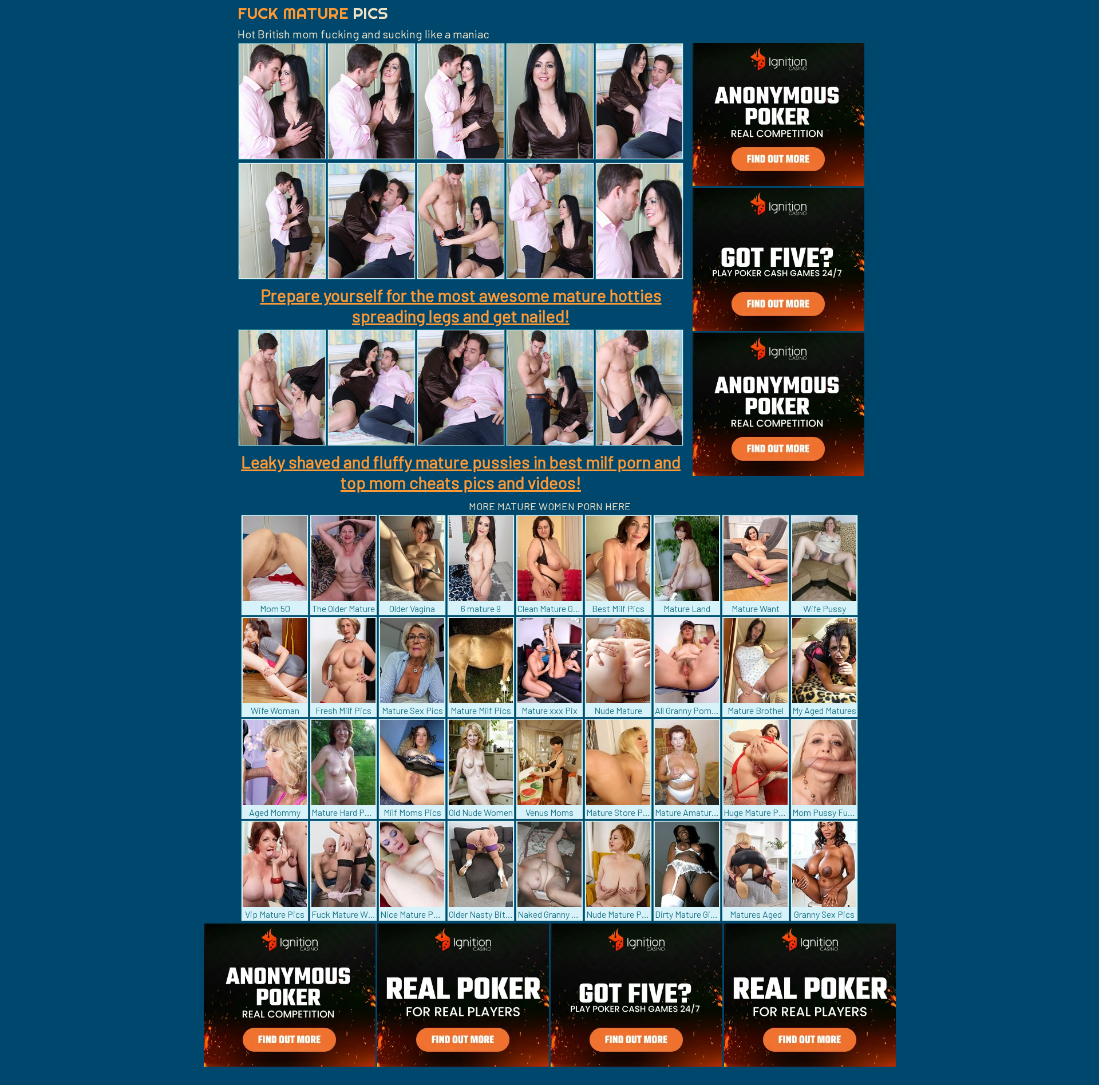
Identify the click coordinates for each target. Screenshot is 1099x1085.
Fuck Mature (313, 13)
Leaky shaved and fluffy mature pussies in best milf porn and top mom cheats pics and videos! (461, 471)
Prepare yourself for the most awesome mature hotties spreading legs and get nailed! (461, 305)
